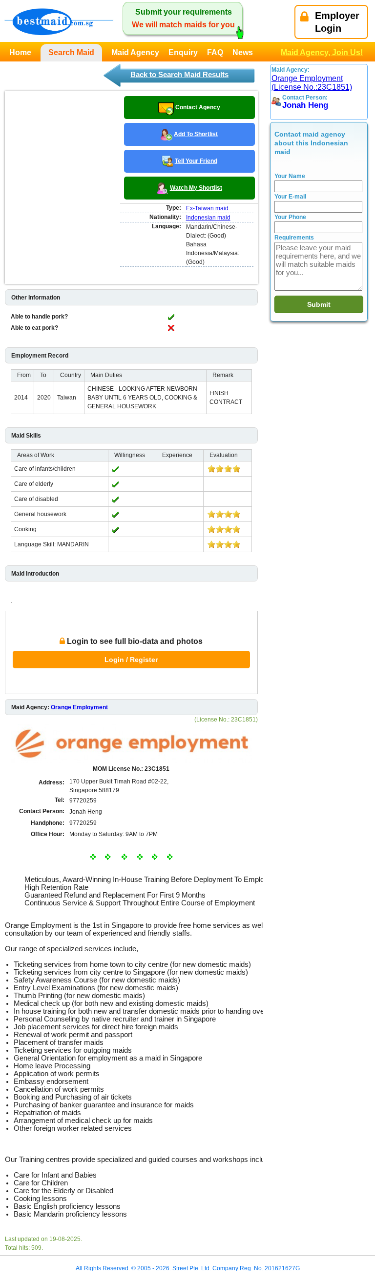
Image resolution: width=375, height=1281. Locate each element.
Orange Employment (79, 707)
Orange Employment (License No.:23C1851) (311, 82)
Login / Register (131, 659)
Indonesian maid (208, 217)
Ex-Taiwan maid (207, 208)
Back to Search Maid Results (179, 74)
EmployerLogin (337, 22)
